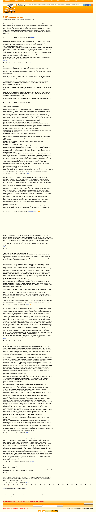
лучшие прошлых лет (30, 501)
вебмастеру (22, 508)
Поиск (76, 0)
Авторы (59, 0)
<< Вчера (5, 485)
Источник (28, 37)
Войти (85, 2)
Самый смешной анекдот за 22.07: (13, 493)
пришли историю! (88, 503)
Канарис (27, 304)
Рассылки (44, 2)
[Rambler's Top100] (41, 511)
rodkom (27, 173)
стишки (24, 503)
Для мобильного (38, 2)
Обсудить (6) (16, 248)
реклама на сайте (6, 508)
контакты (13, 508)
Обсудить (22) (17, 62)
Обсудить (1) (16, 482)
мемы (15, 503)
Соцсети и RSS (50, 2)
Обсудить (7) (16, 340)
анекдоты (11, 503)
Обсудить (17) (17, 37)
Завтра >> (10, 485)
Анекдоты (7, 0)
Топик (31, 62)
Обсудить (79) (17, 173)
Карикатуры (50, 0)
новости (27, 508)
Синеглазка (32, 248)
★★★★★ (39, 211)
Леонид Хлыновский (32, 211)
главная (5, 503)
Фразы (33, 0)
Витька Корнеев (27, 472)
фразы (20, 503)
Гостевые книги (56, 2)
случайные (41, 501)
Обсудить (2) (16, 461)
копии (37, 501)
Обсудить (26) (17, 432)
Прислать (67, 0)
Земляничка (32, 340)
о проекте (17, 508)
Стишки (42, 0)
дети (4, 246)
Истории (16, 0)
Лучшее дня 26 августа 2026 (9, 2)
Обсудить (16, 472)
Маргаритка (32, 37)
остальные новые (16, 501)
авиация (5, 60)
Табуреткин (32, 461)
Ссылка (15, 211)
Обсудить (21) (17, 304)
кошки (4, 338)
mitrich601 (28, 482)
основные (10, 501)
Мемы (24, 0)
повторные (23, 501)
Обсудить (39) (17, 102)
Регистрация (90, 2)
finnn (27, 432)
